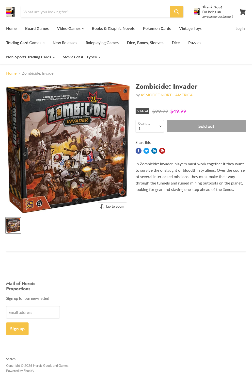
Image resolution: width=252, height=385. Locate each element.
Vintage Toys (190, 28)
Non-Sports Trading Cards (29, 56)
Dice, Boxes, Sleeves (145, 42)
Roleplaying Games (102, 42)
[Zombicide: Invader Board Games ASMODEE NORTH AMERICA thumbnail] (13, 225)
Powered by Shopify (20, 371)
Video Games (69, 28)
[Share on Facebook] (139, 151)
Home (11, 28)
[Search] (176, 11)
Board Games (37, 28)
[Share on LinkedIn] (154, 151)
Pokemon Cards (157, 28)
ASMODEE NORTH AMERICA (167, 94)
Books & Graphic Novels (113, 28)
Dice (176, 42)
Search (11, 359)
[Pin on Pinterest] (162, 151)
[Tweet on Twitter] (146, 151)
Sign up (17, 328)
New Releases (65, 42)
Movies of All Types (80, 56)
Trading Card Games (24, 42)
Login (240, 28)
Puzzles (194, 42)
